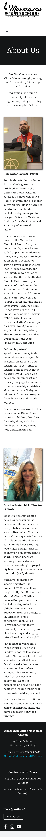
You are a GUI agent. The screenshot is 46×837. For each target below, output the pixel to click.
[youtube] (19, 826)
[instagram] (12, 826)
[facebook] (6, 826)
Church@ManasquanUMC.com (23, 756)
